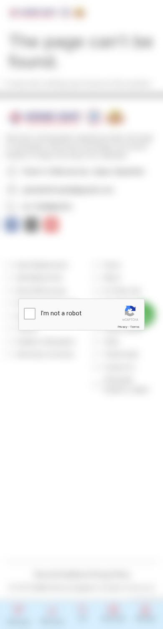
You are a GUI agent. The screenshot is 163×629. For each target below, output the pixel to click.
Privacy (122, 327)
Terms (134, 327)
